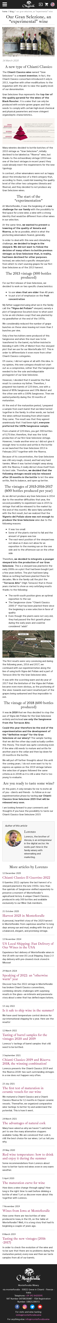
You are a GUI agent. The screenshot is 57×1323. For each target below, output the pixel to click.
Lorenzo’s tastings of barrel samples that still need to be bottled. (26, 1038)
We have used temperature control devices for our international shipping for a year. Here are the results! (28, 1014)
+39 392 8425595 (34, 1295)
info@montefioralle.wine (38, 1319)
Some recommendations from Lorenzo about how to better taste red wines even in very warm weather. (28, 1160)
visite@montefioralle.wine (28, 1314)
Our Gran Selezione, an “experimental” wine (34, 11)
